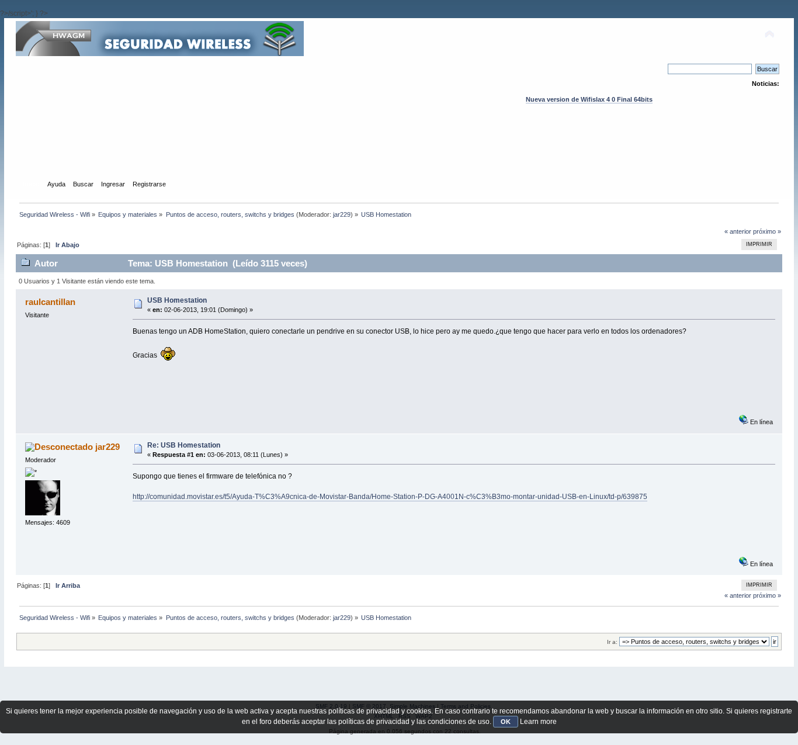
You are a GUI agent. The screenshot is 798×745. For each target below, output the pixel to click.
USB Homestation (177, 300)
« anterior (737, 231)
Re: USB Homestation (183, 445)
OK (506, 721)
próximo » (767, 231)
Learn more (538, 722)
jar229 (342, 214)
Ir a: (612, 642)
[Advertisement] (399, 152)
